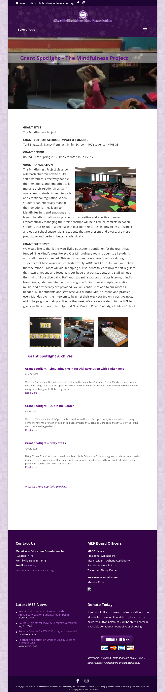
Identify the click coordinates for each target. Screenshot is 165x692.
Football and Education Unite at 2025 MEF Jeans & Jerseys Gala (47, 641)
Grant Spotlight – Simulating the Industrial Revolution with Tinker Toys (74, 369)
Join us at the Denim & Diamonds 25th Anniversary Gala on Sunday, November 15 (44, 613)
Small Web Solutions (89, 689)
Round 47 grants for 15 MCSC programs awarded (48, 623)
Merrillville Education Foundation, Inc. (57, 686)
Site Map (101, 686)
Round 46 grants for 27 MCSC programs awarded (48, 631)
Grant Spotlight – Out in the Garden (49, 406)
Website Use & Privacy (118, 686)
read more (31, 392)
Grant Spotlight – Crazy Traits (45, 443)
